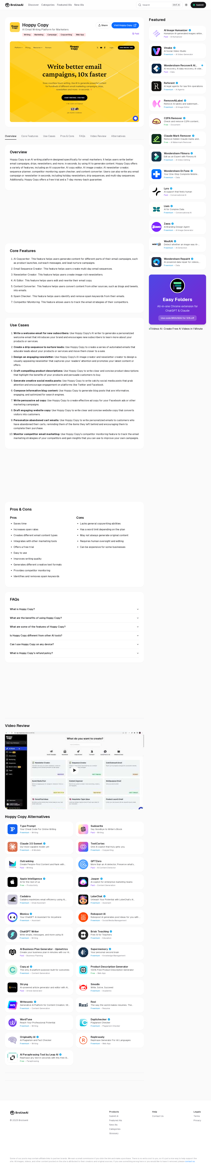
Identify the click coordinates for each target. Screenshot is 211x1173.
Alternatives (118, 136)
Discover (33, 4)
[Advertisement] (74, 216)
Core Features (29, 136)
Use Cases (49, 136)
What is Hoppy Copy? (22, 609)
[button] (159, 5)
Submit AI (113, 1116)
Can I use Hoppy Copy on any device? (32, 644)
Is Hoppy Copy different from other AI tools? (36, 635)
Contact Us (158, 1116)
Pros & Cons (67, 136)
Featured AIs (64, 4)
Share (104, 25)
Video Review (98, 136)
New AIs (79, 4)
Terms (197, 1116)
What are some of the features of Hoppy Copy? (37, 626)
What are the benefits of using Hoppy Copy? (36, 617)
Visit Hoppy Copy (123, 25)
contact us (190, 1161)
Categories (48, 4)
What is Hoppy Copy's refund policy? (31, 653)
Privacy (197, 1120)
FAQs (82, 136)
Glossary (113, 1133)
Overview (10, 136)
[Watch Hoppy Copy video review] (74, 770)
